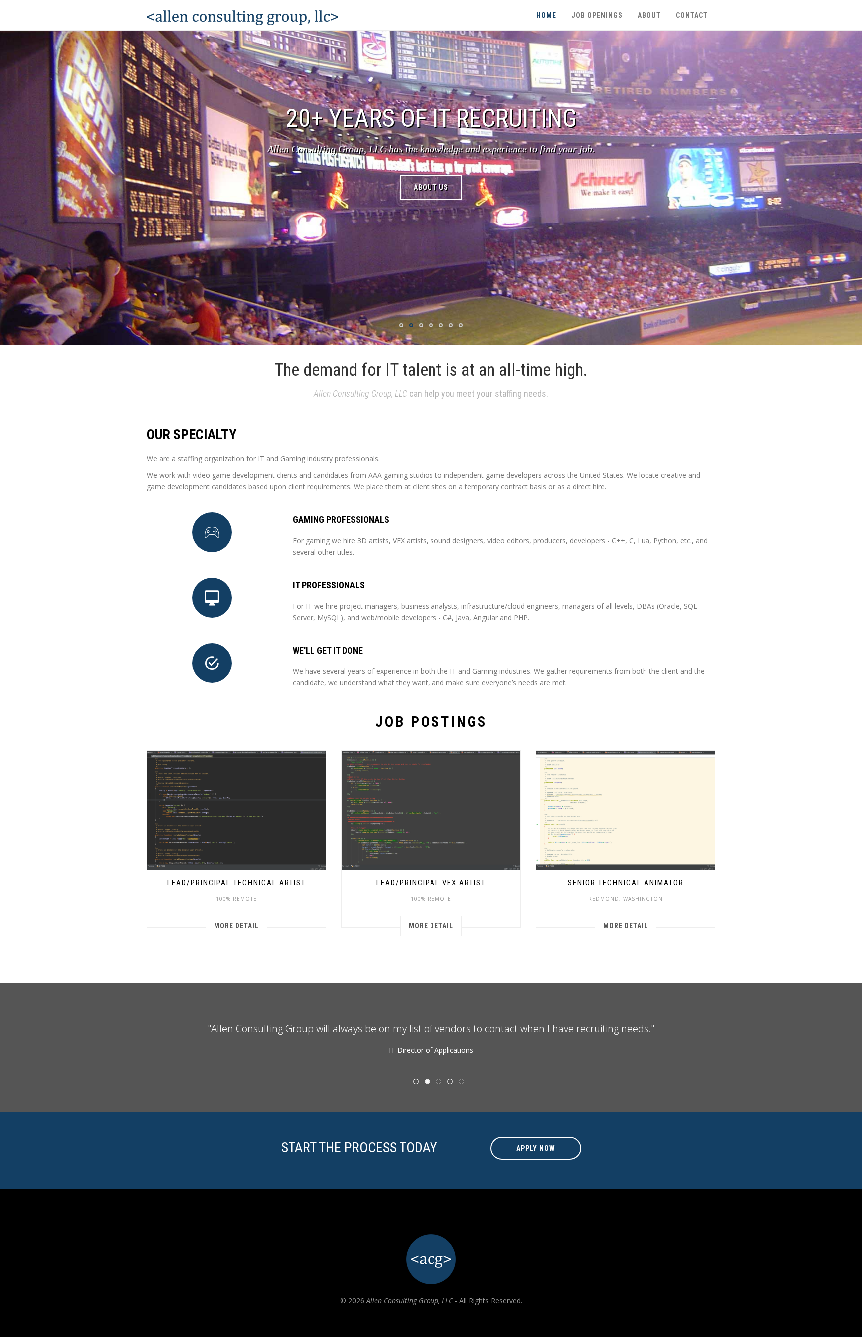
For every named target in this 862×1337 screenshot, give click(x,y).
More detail (236, 926)
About (649, 15)
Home (546, 15)
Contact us (431, 187)
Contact (692, 15)
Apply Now (535, 1148)
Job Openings (597, 15)
